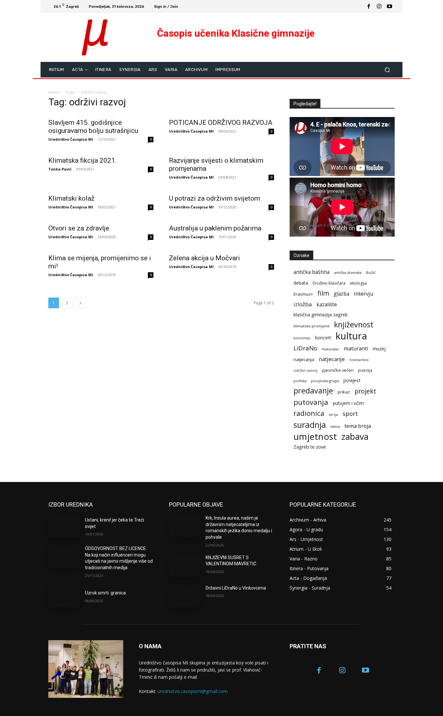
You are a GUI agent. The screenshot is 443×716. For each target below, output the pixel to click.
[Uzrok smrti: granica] (64, 596)
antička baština (311, 272)
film (323, 293)
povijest (352, 380)
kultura (351, 336)
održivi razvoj (305, 370)
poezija (365, 370)
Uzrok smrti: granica (105, 592)
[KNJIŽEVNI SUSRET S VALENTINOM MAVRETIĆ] (184, 566)
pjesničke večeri (337, 370)
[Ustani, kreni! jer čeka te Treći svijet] (64, 526)
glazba (341, 293)
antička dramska (348, 272)
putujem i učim (348, 403)
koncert (323, 338)
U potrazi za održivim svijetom (214, 198)
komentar (302, 338)
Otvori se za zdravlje (78, 228)
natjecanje (332, 359)
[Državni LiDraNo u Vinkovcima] (184, 596)
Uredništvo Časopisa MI (70, 139)
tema (335, 426)
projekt (365, 391)
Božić (371, 272)
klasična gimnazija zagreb (320, 314)
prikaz (344, 392)
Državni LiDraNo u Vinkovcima (236, 588)
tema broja (357, 426)
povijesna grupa (325, 380)
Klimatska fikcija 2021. (82, 160)
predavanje (313, 390)
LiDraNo (305, 348)
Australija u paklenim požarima (215, 228)
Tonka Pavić (60, 169)
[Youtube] (389, 6)
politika (299, 380)
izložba (302, 304)
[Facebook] (369, 6)
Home (54, 92)
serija (333, 414)
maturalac (330, 348)
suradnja (309, 424)
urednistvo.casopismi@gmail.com (193, 691)
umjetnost (315, 436)
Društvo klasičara (329, 283)
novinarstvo (359, 360)
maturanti (356, 348)
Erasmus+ (303, 294)
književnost (353, 324)
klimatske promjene (311, 325)
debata (300, 283)
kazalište (327, 304)
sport (350, 413)
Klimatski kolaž (71, 198)
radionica (308, 413)
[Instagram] (379, 6)
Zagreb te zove (309, 447)
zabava (354, 436)
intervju (364, 293)
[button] (387, 69)
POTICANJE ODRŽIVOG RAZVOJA (220, 122)
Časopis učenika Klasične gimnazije (236, 33)
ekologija (358, 283)
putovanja (310, 402)
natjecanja (303, 359)
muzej (379, 348)
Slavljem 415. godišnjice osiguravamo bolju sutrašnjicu (93, 127)
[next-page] (80, 303)
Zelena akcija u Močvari (204, 258)
